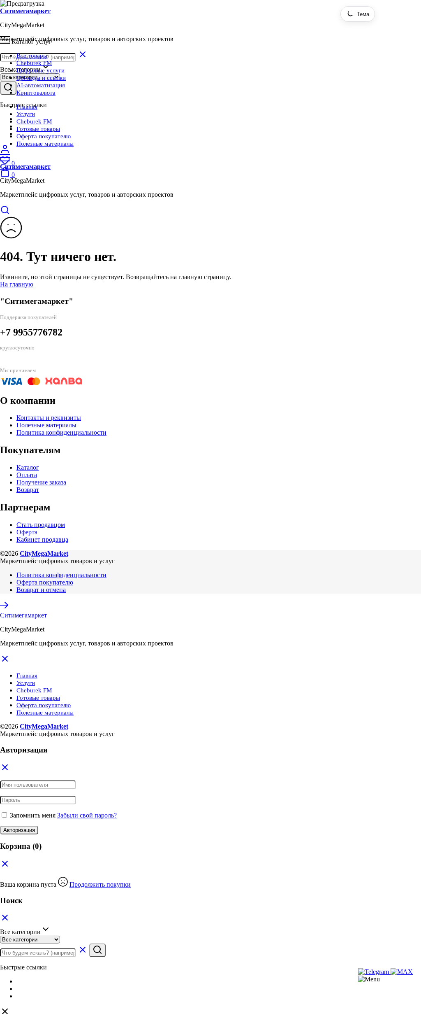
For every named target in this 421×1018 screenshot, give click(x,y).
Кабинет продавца (42, 539)
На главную (16, 284)
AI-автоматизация (40, 85)
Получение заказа (41, 482)
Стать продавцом (40, 524)
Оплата (26, 474)
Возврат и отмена (41, 589)
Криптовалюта (36, 92)
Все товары (31, 55)
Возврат (27, 489)
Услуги (25, 114)
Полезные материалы (45, 143)
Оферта (26, 532)
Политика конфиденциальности (61, 432)
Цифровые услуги (40, 70)
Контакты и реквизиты (48, 417)
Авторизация (19, 830)
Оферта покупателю (43, 136)
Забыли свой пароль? (87, 815)
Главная (26, 106)
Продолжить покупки (100, 884)
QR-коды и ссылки (41, 78)
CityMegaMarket (44, 553)
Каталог (27, 467)
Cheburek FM (34, 63)
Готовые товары (38, 129)
